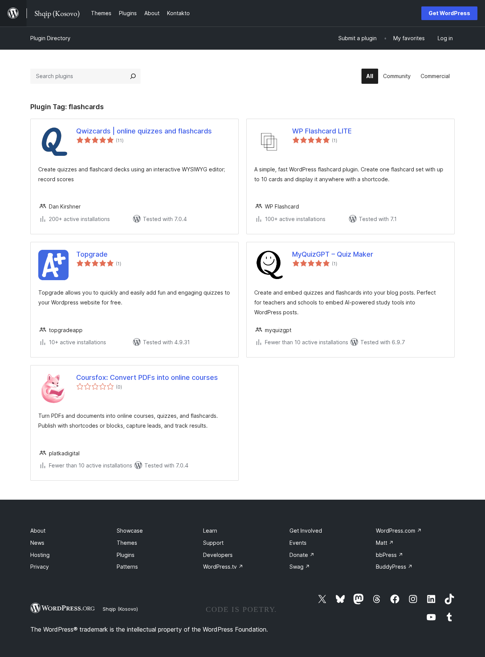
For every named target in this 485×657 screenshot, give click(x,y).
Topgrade (92, 254)
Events (298, 542)
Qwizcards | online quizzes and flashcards (144, 131)
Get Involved (305, 530)
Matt (385, 542)
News (37, 542)
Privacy (39, 566)
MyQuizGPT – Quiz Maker (332, 254)
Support (213, 542)
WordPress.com (399, 530)
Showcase (130, 530)
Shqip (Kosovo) (120, 609)
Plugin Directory (50, 38)
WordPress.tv (223, 566)
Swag (299, 566)
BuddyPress (394, 566)
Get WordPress (449, 13)
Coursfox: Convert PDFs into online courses (147, 377)
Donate (301, 555)
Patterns (127, 566)
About (37, 530)
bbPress (389, 555)
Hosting (40, 555)
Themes (127, 542)
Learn (210, 530)
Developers (218, 555)
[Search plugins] (133, 76)
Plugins (126, 555)
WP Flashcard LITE (322, 131)
